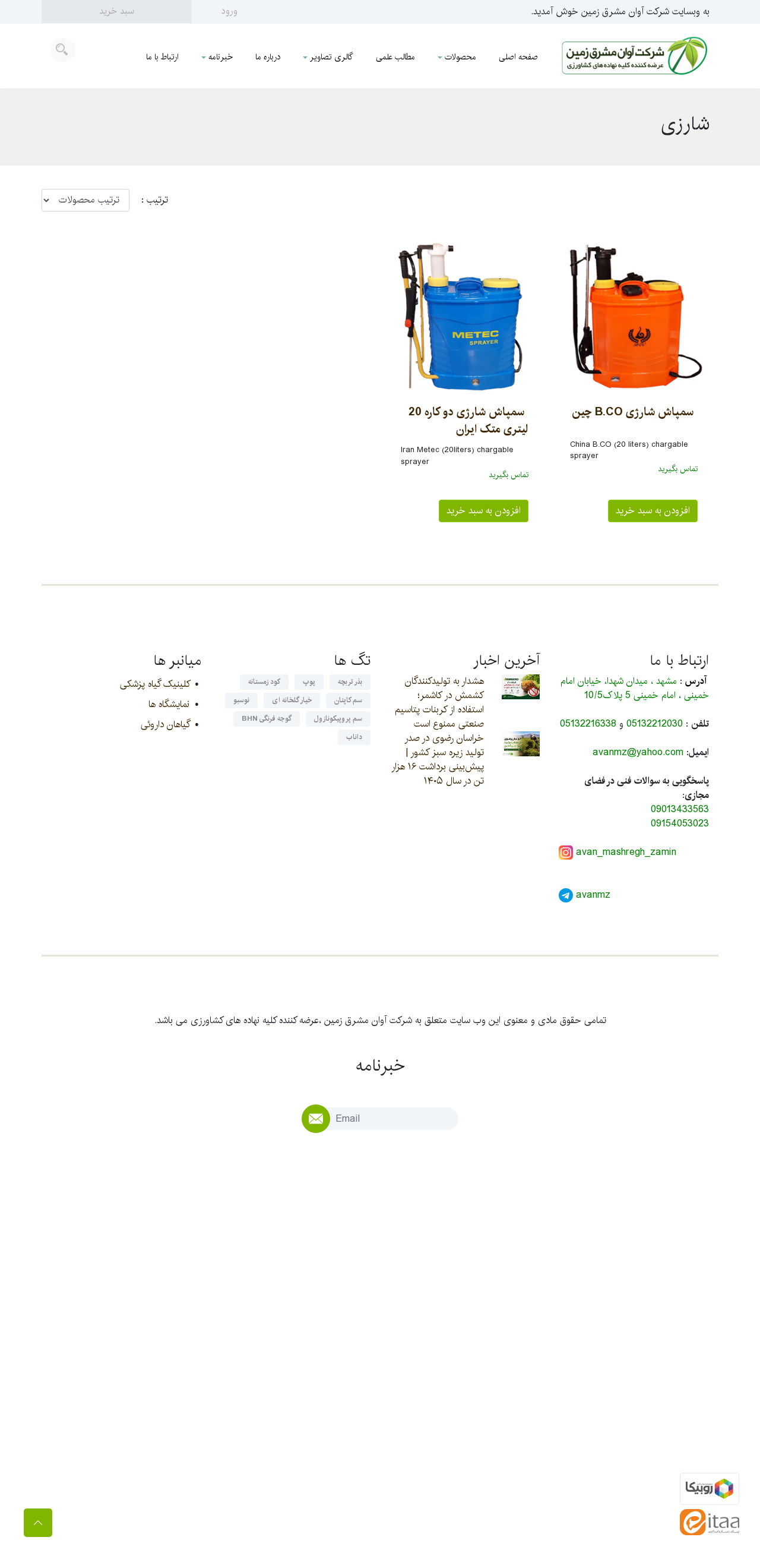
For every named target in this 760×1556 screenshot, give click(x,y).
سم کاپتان (348, 700)
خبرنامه (220, 57)
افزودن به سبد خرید (653, 511)
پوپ (309, 681)
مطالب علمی (395, 57)
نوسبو (241, 700)
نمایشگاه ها (168, 704)
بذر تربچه (350, 681)
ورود (229, 11)
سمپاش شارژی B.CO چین (633, 411)
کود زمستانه (264, 681)
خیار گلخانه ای (292, 700)
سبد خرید (116, 11)
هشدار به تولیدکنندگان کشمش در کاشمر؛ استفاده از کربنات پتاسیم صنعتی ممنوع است (439, 702)
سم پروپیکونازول (338, 718)
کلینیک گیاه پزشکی (154, 684)
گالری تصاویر (331, 57)
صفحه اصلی (518, 57)
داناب (354, 737)
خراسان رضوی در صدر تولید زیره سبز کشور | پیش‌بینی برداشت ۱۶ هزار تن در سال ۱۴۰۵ (437, 759)
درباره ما (267, 57)
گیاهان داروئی (165, 725)
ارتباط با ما (162, 57)
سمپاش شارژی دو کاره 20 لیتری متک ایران (468, 420)
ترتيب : (148, 200)
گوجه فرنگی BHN (267, 718)
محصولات (460, 57)
